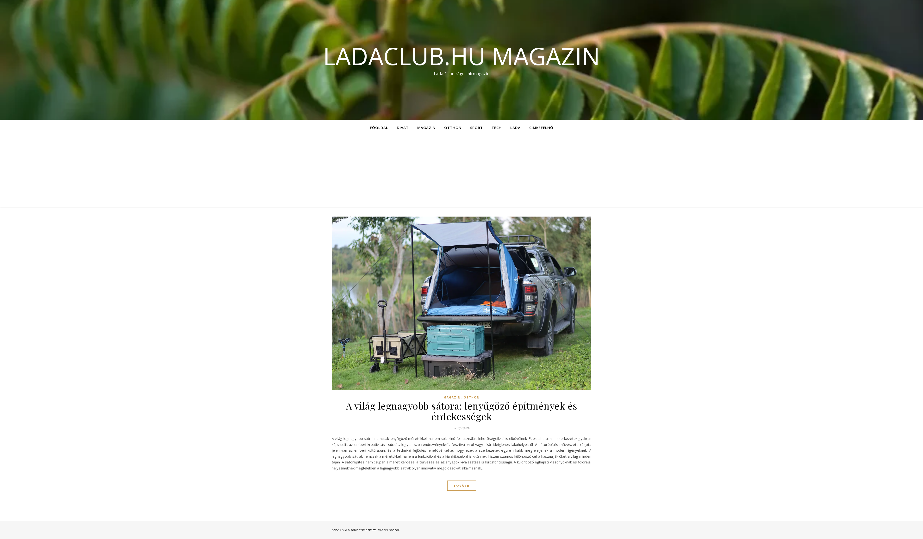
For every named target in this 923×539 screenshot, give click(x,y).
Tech (497, 127)
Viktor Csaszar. (389, 530)
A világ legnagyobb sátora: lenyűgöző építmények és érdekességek (461, 411)
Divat (403, 127)
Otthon (453, 127)
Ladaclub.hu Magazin (461, 56)
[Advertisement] (461, 171)
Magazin (426, 127)
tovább (462, 485)
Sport (476, 127)
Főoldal (379, 127)
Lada (515, 127)
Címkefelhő (541, 127)
